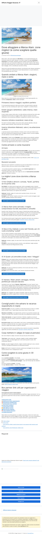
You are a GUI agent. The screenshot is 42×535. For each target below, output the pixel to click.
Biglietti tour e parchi (21, 494)
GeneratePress (30, 533)
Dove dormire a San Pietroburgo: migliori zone (13, 427)
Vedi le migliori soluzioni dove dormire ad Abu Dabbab (14, 250)
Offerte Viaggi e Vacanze (9, 510)
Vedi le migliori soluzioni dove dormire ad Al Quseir (13, 273)
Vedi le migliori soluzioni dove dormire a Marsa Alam (14, 223)
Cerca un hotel (21, 487)
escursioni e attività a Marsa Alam (25, 329)
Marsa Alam (5, 422)
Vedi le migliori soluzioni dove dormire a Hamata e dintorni (15, 297)
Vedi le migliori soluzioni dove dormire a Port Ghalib (13, 200)
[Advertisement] (21, 16)
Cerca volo (21, 490)
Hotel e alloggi (6, 421)
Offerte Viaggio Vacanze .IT (11, 3)
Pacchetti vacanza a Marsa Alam (27, 219)
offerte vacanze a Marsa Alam (11, 384)
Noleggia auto (21, 501)
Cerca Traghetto (21, 498)
